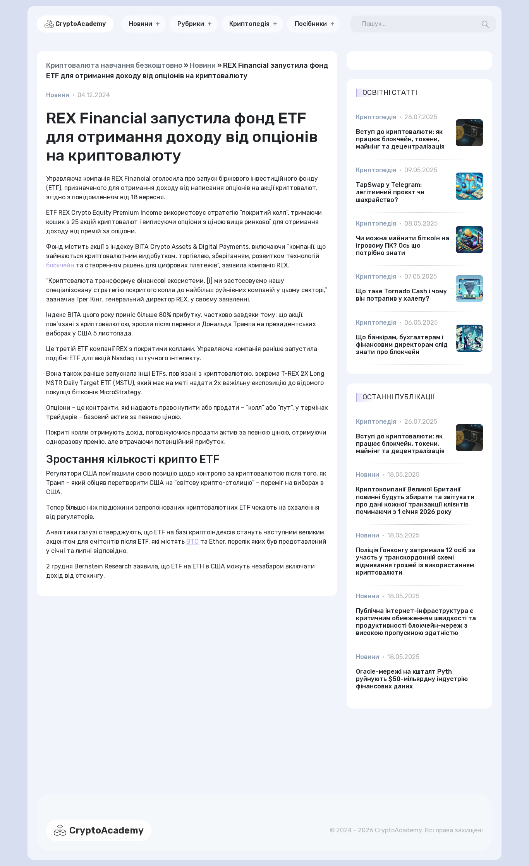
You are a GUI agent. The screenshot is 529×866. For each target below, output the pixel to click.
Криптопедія (249, 23)
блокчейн (60, 265)
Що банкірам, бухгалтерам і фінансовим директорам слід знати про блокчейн (402, 345)
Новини (140, 23)
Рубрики (190, 23)
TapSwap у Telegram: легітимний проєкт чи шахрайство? (390, 192)
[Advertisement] (187, 686)
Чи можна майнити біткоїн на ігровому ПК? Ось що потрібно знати (402, 245)
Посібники (311, 23)
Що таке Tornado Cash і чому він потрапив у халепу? (401, 295)
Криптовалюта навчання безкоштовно (114, 65)
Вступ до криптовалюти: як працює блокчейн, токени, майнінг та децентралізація (400, 139)
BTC (192, 541)
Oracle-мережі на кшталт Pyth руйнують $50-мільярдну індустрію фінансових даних (412, 679)
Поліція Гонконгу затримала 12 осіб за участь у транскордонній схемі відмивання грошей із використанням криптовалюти (416, 561)
